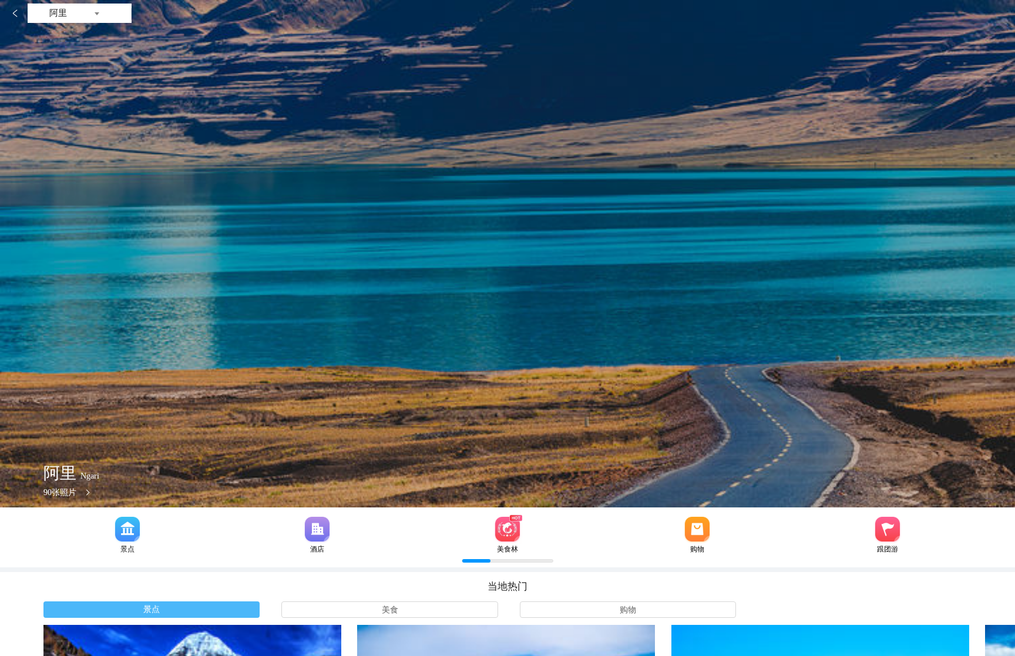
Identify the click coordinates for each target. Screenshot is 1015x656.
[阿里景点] (127, 529)
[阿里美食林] (507, 529)
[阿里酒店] (317, 529)
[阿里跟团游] (887, 529)
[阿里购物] (697, 529)
